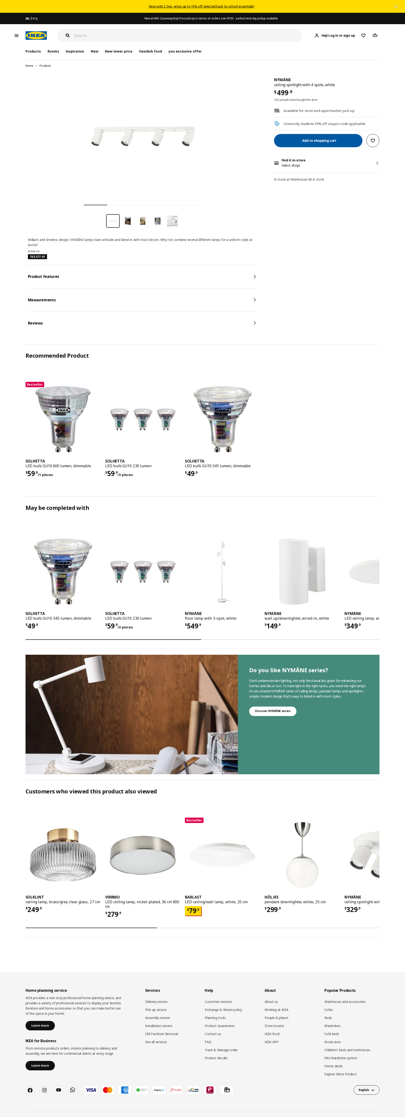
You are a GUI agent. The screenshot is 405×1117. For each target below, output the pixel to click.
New (94, 51)
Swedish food (150, 51)
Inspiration (75, 51)
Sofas (328, 1009)
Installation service (158, 1026)
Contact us (213, 1034)
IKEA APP (271, 1042)
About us (271, 1001)
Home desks (333, 1066)
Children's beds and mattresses (347, 1050)
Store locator (274, 1026)
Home (29, 66)
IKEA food (272, 1034)
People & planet (276, 1017)
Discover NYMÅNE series (272, 711)
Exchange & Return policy (223, 1009)
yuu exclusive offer (185, 51)
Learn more (40, 1026)
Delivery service (156, 1001)
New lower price (118, 51)
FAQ (208, 1042)
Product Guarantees (220, 1026)
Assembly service (157, 1017)
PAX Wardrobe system (340, 1058)
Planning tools (215, 1017)
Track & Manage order (221, 1050)
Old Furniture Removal (161, 1034)
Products (45, 66)
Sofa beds (331, 1034)
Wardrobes (332, 1026)
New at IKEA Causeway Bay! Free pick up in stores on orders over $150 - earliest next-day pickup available (211, 18)
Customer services (218, 1001)
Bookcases (332, 1042)
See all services (156, 1042)
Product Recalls (216, 1058)
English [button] (364, 1090)
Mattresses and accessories (345, 1001)
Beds (328, 1017)
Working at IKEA (276, 1009)
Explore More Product (340, 1074)
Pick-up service (156, 1009)
